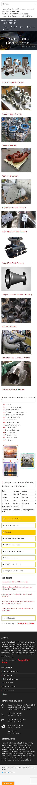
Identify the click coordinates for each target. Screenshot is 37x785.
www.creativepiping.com (16, 725)
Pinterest (32, 27)
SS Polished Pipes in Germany (13, 389)
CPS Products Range (12, 545)
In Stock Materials (8, 675)
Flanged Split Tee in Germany (12, 263)
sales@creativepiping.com (17, 719)
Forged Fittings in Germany (11, 114)
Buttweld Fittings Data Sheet (14, 538)
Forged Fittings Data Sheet (14, 551)
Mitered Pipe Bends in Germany (13, 208)
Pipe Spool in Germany (10, 176)
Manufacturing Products (10, 671)
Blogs (5, 694)
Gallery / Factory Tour (9, 686)
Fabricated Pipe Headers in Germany (15, 358)
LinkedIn (15, 27)
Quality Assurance (8, 690)
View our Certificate (12, 525)
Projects (8, 532)
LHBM (27, 767)
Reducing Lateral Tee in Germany (14, 232)
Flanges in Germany (8, 145)
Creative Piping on (17, 623)
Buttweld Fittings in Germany (12, 82)
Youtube (7, 29)
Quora (23, 27)
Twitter (7, 27)
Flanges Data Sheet (12, 558)
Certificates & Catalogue (10, 679)
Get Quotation (10, 618)
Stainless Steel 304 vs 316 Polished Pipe (14, 582)
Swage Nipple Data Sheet (14, 571)
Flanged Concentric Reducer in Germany (16, 295)
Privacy (3, 769)
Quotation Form (8, 683)
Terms (32, 767)
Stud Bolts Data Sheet (12, 564)
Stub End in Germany (9, 326)
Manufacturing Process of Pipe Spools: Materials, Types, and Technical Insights (17, 602)
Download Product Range (13, 519)
